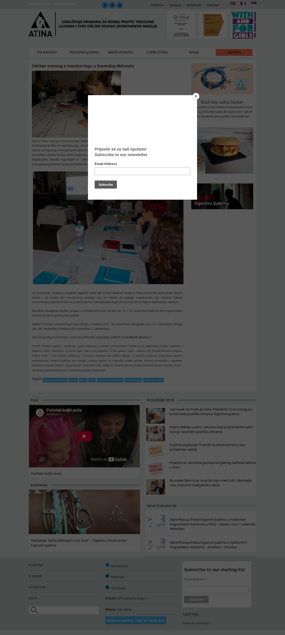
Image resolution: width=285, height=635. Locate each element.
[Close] (196, 96)
